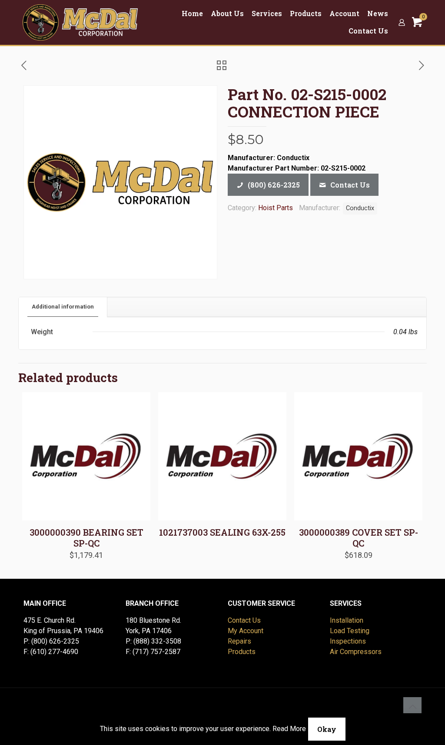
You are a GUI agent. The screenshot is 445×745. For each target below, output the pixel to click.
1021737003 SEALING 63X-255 (222, 532)
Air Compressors (356, 652)
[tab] (63, 307)
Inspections (348, 641)
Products (242, 652)
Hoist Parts (275, 208)
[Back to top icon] (412, 706)
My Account (245, 631)
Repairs (239, 641)
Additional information (63, 306)
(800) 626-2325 (55, 641)
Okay (326, 729)
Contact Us (244, 620)
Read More (289, 729)
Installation (346, 620)
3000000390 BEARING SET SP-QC (86, 538)
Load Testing (349, 631)
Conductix (360, 208)
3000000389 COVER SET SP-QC (358, 538)
